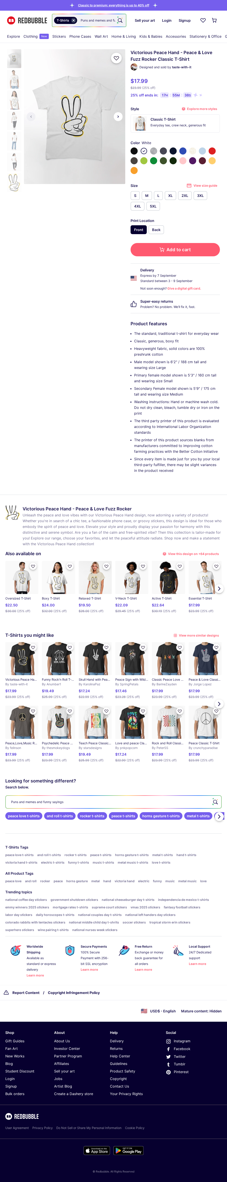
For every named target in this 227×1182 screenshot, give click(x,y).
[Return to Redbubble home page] (27, 20)
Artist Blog (63, 1086)
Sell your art (64, 1071)
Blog (9, 1063)
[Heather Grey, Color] (153, 151)
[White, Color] (143, 151)
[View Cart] (214, 20)
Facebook (182, 1049)
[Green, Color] (153, 160)
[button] (113, 5)
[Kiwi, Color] (143, 160)
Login (10, 1078)
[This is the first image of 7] (31, 116)
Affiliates (61, 1063)
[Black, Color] (134, 151)
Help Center (120, 1056)
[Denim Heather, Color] (163, 151)
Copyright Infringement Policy (74, 992)
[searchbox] (113, 802)
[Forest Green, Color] (173, 160)
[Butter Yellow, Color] (212, 160)
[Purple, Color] (192, 160)
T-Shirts (12, 847)
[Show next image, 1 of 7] (118, 116)
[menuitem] (13, 36)
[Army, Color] (163, 160)
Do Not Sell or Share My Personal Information (88, 1128)
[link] (23, 816)
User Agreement (17, 1128)
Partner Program (68, 1056)
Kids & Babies (150, 36)
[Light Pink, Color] (182, 160)
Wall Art (101, 36)
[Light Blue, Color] (202, 151)
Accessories (176, 36)
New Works (14, 1056)
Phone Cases (80, 36)
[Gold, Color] (134, 170)
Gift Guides (14, 1041)
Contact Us (119, 1086)
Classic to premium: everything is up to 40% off (113, 5)
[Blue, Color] (182, 151)
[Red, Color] (212, 151)
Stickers (59, 36)
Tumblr (179, 1064)
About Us (62, 1041)
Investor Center (67, 1048)
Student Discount (19, 1071)
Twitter (180, 1056)
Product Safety (122, 1071)
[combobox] (89, 20)
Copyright (118, 1078)
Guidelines (118, 1063)
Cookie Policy (135, 1128)
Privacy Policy (42, 1128)
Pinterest (181, 1072)
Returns (116, 1048)
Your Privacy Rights (126, 1094)
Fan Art (11, 1048)
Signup (11, 1086)
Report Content (25, 992)
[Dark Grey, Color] (134, 160)
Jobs (58, 1078)
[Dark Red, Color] (202, 160)
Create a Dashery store (73, 1094)
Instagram (182, 1041)
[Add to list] (116, 58)
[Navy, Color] (173, 151)
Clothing (35, 36)
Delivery (117, 1041)
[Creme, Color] (192, 151)
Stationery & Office (205, 36)
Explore (13, 36)
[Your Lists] (203, 20)
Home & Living (124, 36)
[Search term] (119, 20)
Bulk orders (14, 1094)
